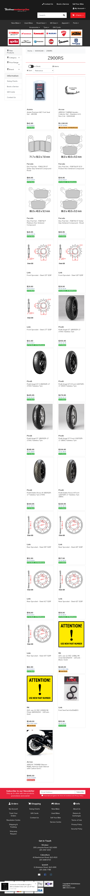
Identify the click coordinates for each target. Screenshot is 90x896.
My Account (13, 809)
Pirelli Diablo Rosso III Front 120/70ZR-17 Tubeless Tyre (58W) (68, 495)
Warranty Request (13, 832)
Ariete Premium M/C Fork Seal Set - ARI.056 (38, 113)
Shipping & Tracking (13, 825)
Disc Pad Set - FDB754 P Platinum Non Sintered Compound (36, 223)
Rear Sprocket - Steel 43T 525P (39, 656)
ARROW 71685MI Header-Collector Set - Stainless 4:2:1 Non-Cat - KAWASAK (69, 114)
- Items (78, 15)
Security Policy (76, 829)
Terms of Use (76, 820)
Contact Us (11, 97)
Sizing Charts (12, 81)
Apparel (65, 23)
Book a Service (13, 86)
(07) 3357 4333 (45, 850)
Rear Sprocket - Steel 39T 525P (39, 547)
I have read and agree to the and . (63, 796)
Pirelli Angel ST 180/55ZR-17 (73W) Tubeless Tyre (38, 439)
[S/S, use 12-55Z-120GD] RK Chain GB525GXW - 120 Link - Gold (38, 712)
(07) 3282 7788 (45, 870)
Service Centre (55, 822)
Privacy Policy (76, 824)
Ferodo (30, 164)
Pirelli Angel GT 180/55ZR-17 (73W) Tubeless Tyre (69, 331)
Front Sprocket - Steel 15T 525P (39, 275)
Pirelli (61, 327)
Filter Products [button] (10, 52)
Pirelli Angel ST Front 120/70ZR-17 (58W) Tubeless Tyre (70, 439)
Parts (75, 23)
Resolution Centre (13, 820)
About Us (76, 809)
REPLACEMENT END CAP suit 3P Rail (22, 887)
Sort (30, 70)
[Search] (64, 15)
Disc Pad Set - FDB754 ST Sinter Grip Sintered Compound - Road (71, 222)
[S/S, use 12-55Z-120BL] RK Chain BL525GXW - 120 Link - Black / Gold (69, 658)
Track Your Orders (13, 814)
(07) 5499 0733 (45, 860)
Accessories (33, 27)
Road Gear (41, 23)
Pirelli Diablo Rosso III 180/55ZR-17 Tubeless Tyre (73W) (39, 494)
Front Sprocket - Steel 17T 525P (39, 330)
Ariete (30, 109)
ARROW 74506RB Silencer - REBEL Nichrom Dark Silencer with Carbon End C (38, 767)
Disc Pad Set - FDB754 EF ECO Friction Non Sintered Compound (71, 168)
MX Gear (53, 23)
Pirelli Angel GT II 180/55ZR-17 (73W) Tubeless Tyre (38, 385)
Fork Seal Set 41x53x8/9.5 (68, 710)
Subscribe (80, 792)
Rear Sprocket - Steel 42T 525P (70, 601)
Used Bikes (28, 23)
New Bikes (15, 23)
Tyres (46, 27)
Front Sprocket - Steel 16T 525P (70, 275)
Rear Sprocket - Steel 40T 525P (70, 547)
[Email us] (39, 874)
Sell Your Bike (55, 818)
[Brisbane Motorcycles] (17, 10)
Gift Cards (57, 27)
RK (59, 653)
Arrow (61, 109)
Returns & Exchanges (77, 814)
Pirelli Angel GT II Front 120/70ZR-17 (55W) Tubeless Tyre (71, 385)
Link (29, 272)
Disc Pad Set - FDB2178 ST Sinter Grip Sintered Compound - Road (39, 169)
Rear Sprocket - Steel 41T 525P (39, 601)
